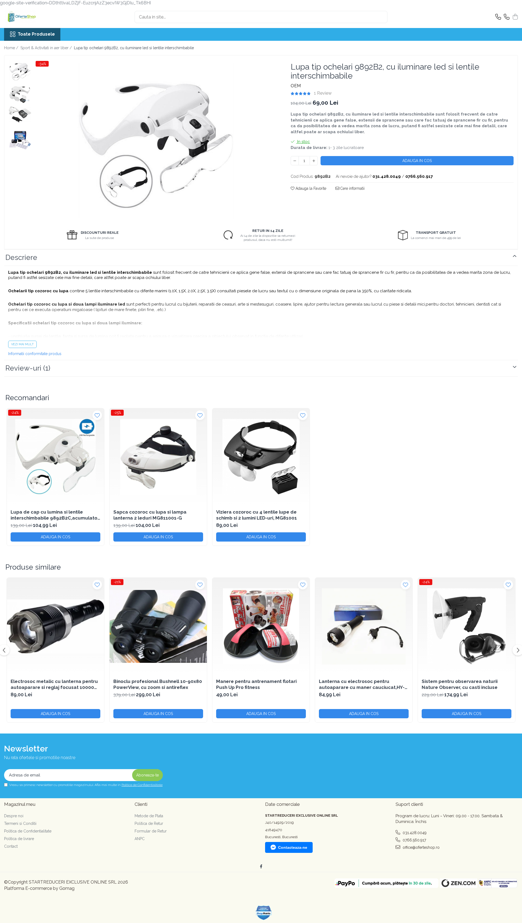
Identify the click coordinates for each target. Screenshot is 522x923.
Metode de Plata (149, 816)
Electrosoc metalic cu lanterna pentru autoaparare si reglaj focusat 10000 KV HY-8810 (54, 684)
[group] (155, 141)
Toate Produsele (36, 34)
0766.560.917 (414, 840)
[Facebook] (261, 866)
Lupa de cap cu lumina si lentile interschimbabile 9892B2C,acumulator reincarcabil (55, 515)
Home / (11, 48)
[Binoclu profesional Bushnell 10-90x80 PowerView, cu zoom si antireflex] (158, 626)
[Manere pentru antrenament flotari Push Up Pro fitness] (261, 626)
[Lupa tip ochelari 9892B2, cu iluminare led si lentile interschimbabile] (155, 141)
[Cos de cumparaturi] (515, 17)
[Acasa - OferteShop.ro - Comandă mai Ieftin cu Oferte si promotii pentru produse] (31, 17)
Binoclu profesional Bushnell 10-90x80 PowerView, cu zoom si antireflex (157, 684)
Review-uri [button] (27, 368)
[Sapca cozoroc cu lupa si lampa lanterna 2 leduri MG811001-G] (158, 457)
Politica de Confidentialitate (142, 785)
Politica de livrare (19, 839)
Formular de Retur (151, 831)
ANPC (140, 839)
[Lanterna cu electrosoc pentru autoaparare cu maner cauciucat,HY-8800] (363, 626)
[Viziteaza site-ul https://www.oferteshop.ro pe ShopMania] (263, 912)
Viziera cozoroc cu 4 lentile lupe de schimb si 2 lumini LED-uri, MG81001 (256, 515)
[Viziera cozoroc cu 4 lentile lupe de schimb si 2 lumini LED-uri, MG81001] (261, 457)
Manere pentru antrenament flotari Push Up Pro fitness (256, 684)
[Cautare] (380, 17)
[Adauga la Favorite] (97, 415)
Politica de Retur (149, 823)
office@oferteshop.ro (421, 847)
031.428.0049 (414, 833)
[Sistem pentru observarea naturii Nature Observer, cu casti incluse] (466, 626)
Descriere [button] (21, 257)
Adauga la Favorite (310, 188)
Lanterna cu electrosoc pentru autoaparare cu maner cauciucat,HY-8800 (362, 684)
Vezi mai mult (22, 344)
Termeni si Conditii (20, 823)
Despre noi (13, 816)
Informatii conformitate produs (34, 354)
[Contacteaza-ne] (498, 17)
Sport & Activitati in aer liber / (46, 48)
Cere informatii (352, 188)
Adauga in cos (417, 161)
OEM (296, 85)
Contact (11, 846)
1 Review (323, 93)
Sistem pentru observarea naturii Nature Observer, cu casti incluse (460, 684)
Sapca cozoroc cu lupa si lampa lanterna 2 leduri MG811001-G (150, 515)
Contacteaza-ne (292, 847)
